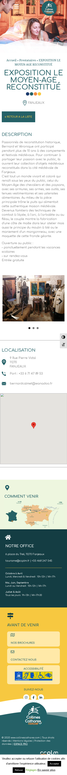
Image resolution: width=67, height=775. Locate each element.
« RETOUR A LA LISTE (18, 116)
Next (59, 300)
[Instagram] (26, 697)
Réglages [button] (31, 769)
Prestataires (27, 60)
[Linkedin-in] (41, 697)
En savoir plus (46, 769)
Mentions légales (23, 741)
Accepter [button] (54, 763)
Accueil (11, 60)
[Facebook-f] (34, 697)
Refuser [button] (19, 770)
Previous (7, 300)
